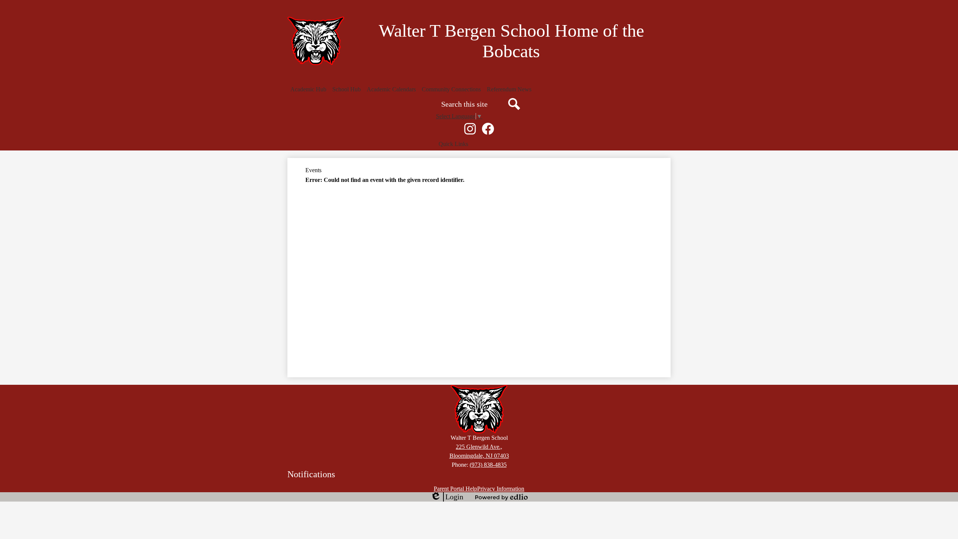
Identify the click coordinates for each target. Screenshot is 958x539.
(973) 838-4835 (488, 465)
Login (446, 497)
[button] (308, 89)
